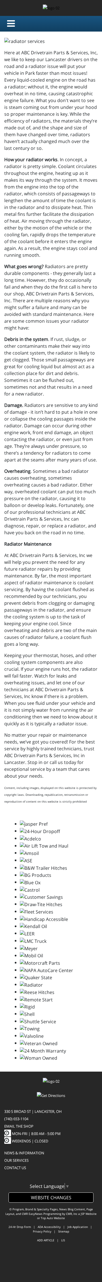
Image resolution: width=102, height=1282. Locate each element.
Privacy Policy (42, 1231)
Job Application (77, 1227)
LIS (63, 1240)
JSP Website (89, 1214)
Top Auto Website (53, 1218)
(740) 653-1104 (16, 1118)
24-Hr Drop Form (19, 1227)
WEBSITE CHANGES (51, 1197)
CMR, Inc (71, 1214)
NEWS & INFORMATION (24, 1152)
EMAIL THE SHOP (18, 1126)
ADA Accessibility (49, 1227)
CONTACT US (15, 1167)
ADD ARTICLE (45, 1240)
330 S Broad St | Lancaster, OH (33, 1111)
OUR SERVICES (16, 1160)
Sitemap (63, 1231)
